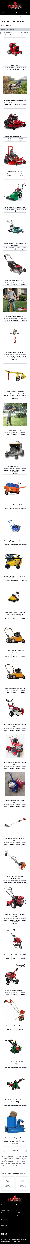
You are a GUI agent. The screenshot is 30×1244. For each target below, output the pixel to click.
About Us (18, 1212)
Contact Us (18, 1210)
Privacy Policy (4, 1208)
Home (2, 16)
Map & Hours (19, 1215)
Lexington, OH (9, 16)
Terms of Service (5, 1210)
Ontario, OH (4, 1225)
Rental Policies (4, 1212)
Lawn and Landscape (20, 16)
